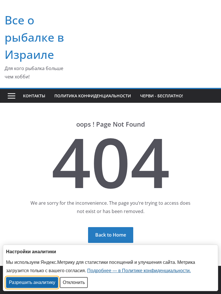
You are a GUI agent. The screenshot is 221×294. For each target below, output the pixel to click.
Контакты (34, 95)
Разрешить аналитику (32, 282)
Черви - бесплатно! (161, 95)
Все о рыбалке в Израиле (34, 37)
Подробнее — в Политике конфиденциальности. (139, 270)
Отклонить (74, 282)
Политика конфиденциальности (92, 95)
